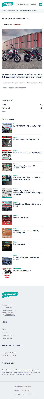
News (22, 111)
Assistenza (5, 332)
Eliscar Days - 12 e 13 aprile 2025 (27, 153)
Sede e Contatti (7, 338)
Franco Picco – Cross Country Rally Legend (26, 232)
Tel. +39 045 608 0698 (9, 356)
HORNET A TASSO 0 (22, 271)
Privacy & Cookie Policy (9, 353)
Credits (31, 394)
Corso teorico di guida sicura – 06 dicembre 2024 (26, 178)
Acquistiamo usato (7, 335)
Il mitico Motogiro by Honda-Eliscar (26, 258)
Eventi (22, 105)
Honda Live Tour (20, 217)
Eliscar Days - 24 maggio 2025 (26, 139)
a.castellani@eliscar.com (9, 310)
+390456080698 (7, 313)
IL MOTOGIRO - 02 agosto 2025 (27, 126)
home (4, 10)
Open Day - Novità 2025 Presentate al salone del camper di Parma (27, 193)
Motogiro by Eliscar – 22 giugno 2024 (27, 205)
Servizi (4, 329)
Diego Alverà (19, 244)
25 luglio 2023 (7, 24)
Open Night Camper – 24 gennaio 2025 (24, 167)
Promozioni (11, 10)
